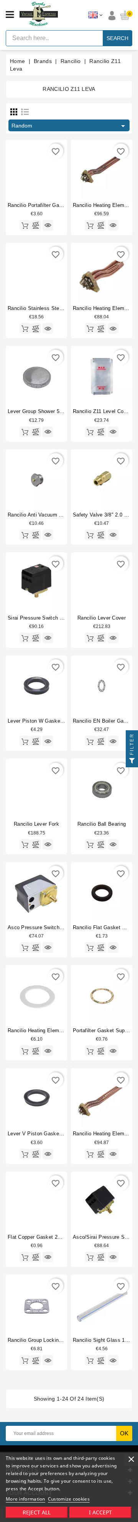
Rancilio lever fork (36, 824)
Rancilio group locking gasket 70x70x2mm (59, 1340)
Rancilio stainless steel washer (45, 308)
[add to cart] (25, 225)
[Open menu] (10, 15)
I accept (100, 1512)
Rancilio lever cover (101, 618)
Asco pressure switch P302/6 (42, 927)
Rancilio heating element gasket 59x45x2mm (61, 1030)
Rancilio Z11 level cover (102, 411)
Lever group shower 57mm (39, 411)
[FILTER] (132, 761)
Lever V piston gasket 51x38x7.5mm (51, 1133)
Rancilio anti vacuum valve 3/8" (45, 515)
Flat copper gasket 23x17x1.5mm (47, 1237)
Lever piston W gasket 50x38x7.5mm (52, 721)
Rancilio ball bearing (101, 824)
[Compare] (35, 225)
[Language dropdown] (95, 15)
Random (70, 126)
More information (25, 1499)
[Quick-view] (48, 225)
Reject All (37, 1512)
